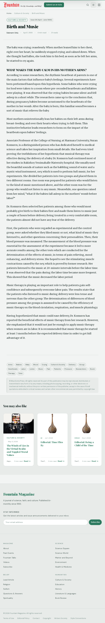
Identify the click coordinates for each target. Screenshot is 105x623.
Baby (28, 365)
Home (9, 13)
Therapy (11, 373)
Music (40, 369)
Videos (6, 562)
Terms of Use (8, 618)
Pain (48, 369)
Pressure (68, 369)
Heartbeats (13, 369)
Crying (44, 365)
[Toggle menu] (99, 5)
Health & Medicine (63, 567)
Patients (57, 369)
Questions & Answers (13, 593)
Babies (19, 365)
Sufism (6, 589)
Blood (35, 365)
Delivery (72, 365)
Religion (6, 584)
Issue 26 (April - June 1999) (41, 20)
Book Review (60, 598)
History (58, 589)
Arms (10, 365)
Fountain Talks (9, 557)
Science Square (62, 548)
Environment (61, 562)
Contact (36, 618)
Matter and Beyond (64, 557)
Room (92, 369)
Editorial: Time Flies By (52, 443)
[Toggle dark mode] (93, 5)
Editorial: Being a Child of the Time (84, 443)
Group (81, 365)
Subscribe (95, 522)
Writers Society (60, 618)
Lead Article (8, 580)
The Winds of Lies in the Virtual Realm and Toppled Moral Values (18, 450)
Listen (32, 369)
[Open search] (87, 5)
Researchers (81, 369)
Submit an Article (54, 5)
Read (26, 461)
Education (59, 584)
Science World (61, 553)
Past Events (8, 553)
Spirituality (8, 598)
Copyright (47, 618)
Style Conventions (78, 618)
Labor (23, 369)
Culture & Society (58, 365)
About (6, 548)
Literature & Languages (65, 593)
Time (20, 373)
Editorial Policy (23, 618)
